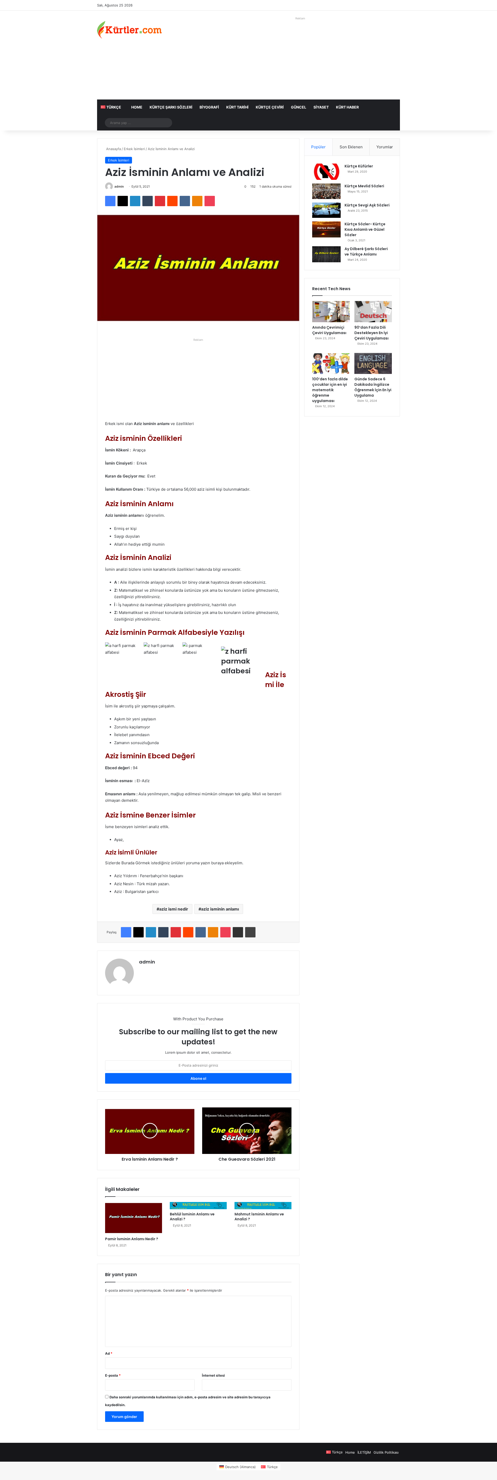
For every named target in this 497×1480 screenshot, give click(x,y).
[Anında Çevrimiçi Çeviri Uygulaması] (331, 311)
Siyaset (321, 107)
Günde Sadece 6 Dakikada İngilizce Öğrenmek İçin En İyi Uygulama (372, 387)
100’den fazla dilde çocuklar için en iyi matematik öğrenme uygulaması (330, 389)
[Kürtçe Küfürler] (326, 172)
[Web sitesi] (142, 971)
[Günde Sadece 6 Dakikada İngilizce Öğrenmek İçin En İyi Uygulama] (373, 363)
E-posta (113, 1375)
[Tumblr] (147, 201)
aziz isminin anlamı (220, 909)
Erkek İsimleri (134, 149)
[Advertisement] (300, 58)
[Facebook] (110, 201)
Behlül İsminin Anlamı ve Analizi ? (192, 1217)
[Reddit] (172, 201)
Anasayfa (113, 149)
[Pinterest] (160, 201)
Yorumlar (384, 146)
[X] (123, 201)
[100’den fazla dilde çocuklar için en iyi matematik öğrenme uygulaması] (331, 363)
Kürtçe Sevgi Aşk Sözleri (367, 205)
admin (119, 186)
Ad (108, 1353)
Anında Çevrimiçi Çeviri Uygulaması (329, 330)
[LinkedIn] (135, 201)
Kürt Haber (347, 107)
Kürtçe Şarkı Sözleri (171, 107)
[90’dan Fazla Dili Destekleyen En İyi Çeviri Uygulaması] (373, 311)
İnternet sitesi (213, 1375)
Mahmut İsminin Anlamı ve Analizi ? (259, 1217)
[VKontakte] (185, 201)
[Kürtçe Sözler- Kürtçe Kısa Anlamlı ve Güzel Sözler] (326, 229)
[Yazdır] (250, 932)
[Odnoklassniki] (197, 201)
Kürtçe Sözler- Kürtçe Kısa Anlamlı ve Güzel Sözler (365, 229)
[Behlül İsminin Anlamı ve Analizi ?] (198, 1205)
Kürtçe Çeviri (270, 107)
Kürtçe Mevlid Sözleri (364, 186)
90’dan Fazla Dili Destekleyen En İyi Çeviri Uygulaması (371, 333)
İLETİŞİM (364, 1452)
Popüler (318, 146)
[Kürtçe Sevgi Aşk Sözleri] (326, 210)
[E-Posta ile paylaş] (238, 932)
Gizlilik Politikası (386, 1452)
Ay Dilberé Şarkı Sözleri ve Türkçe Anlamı (366, 251)
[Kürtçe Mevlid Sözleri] (326, 191)
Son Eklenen (351, 146)
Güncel (298, 107)
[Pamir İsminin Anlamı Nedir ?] (133, 1218)
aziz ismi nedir (173, 909)
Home (136, 107)
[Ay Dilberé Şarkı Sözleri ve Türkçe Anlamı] (326, 254)
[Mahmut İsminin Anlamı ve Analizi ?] (263, 1205)
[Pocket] (209, 201)
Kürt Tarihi (237, 107)
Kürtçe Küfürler (359, 166)
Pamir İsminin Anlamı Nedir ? (131, 1239)
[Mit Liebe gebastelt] (129, 29)
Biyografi (209, 107)
